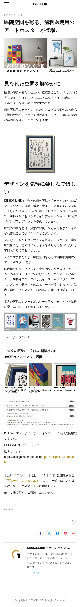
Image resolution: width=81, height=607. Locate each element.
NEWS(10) (9, 509)
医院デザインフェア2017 (23, 480)
